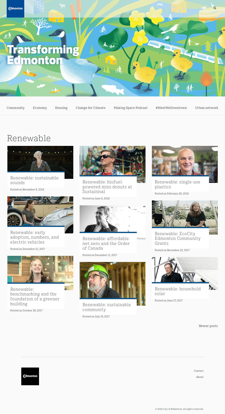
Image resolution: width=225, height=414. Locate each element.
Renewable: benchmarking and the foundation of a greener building (34, 296)
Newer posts (208, 325)
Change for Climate (90, 107)
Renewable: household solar (178, 291)
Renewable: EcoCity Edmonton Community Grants (178, 238)
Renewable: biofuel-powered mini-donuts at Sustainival (107, 186)
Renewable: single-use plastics (177, 184)
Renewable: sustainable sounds (34, 180)
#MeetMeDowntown (171, 107)
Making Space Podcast (131, 107)
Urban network (206, 107)
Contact (199, 370)
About (200, 377)
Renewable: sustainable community (106, 306)
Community (16, 107)
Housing (61, 107)
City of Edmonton (172, 408)
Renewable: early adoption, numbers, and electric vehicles (34, 237)
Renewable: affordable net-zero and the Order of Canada (106, 243)
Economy (40, 107)
